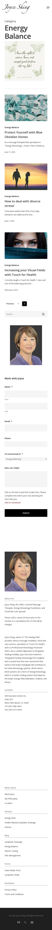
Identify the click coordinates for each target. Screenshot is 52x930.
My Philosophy (11, 798)
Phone (8, 438)
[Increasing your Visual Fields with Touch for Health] (26, 245)
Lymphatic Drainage (13, 842)
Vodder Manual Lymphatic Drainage (20, 822)
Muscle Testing (11, 851)
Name (9, 387)
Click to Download (12, 502)
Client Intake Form (13, 870)
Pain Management (13, 855)
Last (6, 411)
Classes (8, 827)
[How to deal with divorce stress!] (26, 176)
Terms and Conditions (14, 894)
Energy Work (10, 818)
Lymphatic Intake (12, 875)
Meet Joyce (9, 794)
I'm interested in (14, 454)
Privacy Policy (10, 889)
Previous (10, 304)
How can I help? (12, 468)
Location (8, 803)
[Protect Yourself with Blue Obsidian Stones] (26, 108)
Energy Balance (12, 127)
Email (8, 421)
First (6, 399)
